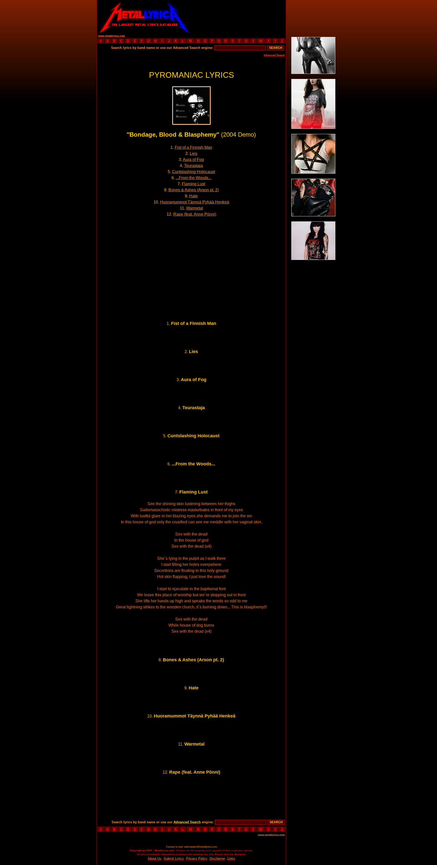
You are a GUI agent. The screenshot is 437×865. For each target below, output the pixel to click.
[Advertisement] (238, 16)
